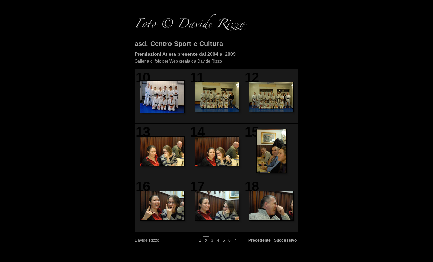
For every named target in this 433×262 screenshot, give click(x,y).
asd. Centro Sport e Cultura (179, 43)
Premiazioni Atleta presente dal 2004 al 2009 (185, 54)
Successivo (285, 240)
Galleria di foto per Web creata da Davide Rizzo (178, 61)
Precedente (259, 240)
